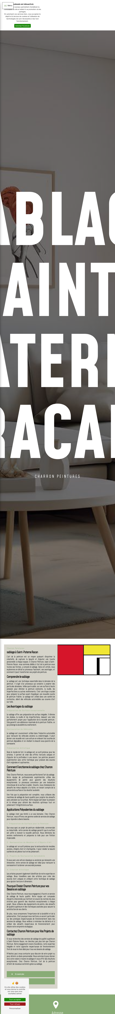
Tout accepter (15, 999)
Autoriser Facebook (22, 26)
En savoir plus (19, 974)
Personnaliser (15, 1008)
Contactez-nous (20, 981)
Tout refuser (15, 1004)
